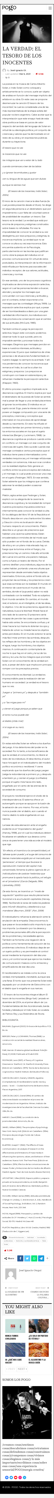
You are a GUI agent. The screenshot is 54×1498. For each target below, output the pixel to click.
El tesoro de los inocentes (16, 1237)
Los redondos (41, 1237)
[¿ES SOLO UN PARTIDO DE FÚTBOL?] (39, 1326)
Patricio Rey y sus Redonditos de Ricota (27, 1241)
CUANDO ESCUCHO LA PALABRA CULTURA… (39, 1295)
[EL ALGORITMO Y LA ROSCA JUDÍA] (39, 1350)
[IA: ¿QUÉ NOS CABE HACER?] (15, 1350)
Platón (44, 1241)
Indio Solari (30, 1237)
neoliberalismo (8, 1241)
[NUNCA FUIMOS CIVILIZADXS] (15, 1326)
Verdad (6, 1244)
